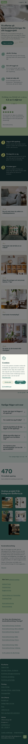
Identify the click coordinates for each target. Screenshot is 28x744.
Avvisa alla (8, 382)
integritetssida (6, 377)
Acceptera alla (20, 382)
